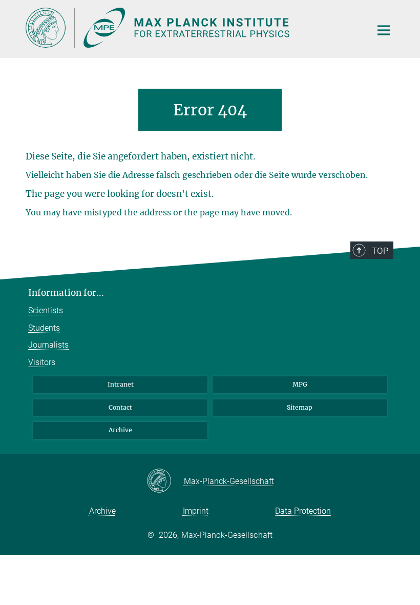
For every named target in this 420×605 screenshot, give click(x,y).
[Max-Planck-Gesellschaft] (165, 481)
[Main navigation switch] (383, 30)
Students (44, 328)
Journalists (48, 345)
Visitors (41, 362)
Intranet (121, 384)
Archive (120, 430)
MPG (299, 384)
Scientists (45, 310)
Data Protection (303, 511)
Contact (120, 407)
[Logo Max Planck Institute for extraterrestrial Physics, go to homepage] (192, 28)
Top (380, 251)
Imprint (195, 511)
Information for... (66, 293)
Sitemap (299, 407)
